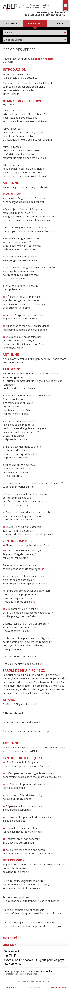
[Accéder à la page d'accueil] (10, 6)
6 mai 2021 (33, 32)
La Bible (58, 23)
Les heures (35, 23)
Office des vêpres (33, 39)
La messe (11, 23)
